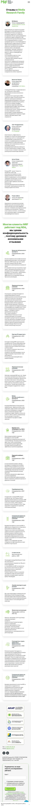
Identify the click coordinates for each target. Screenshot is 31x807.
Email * (6, 774)
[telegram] (7, 753)
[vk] (4, 753)
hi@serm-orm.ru (10, 748)
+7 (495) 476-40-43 (10, 747)
